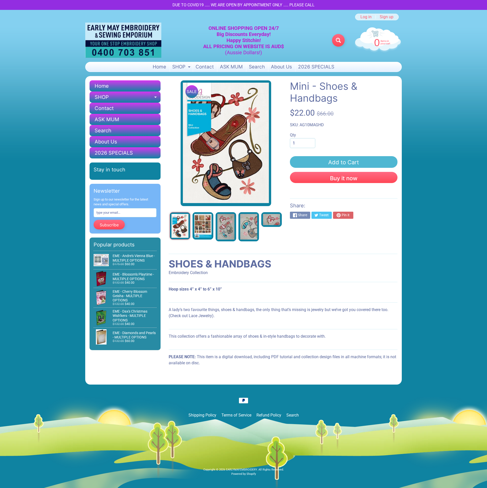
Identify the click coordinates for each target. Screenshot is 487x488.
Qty (293, 135)
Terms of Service (236, 415)
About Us (281, 67)
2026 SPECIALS (316, 67)
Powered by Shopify (243, 474)
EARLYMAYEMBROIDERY (241, 469)
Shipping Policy (202, 415)
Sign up (386, 17)
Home (159, 67)
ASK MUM (231, 67)
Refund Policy (268, 415)
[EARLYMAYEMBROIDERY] (123, 40)
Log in (366, 17)
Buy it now (343, 178)
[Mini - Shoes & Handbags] (180, 226)
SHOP (182, 68)
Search (257, 67)
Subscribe (109, 224)
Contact (205, 67)
